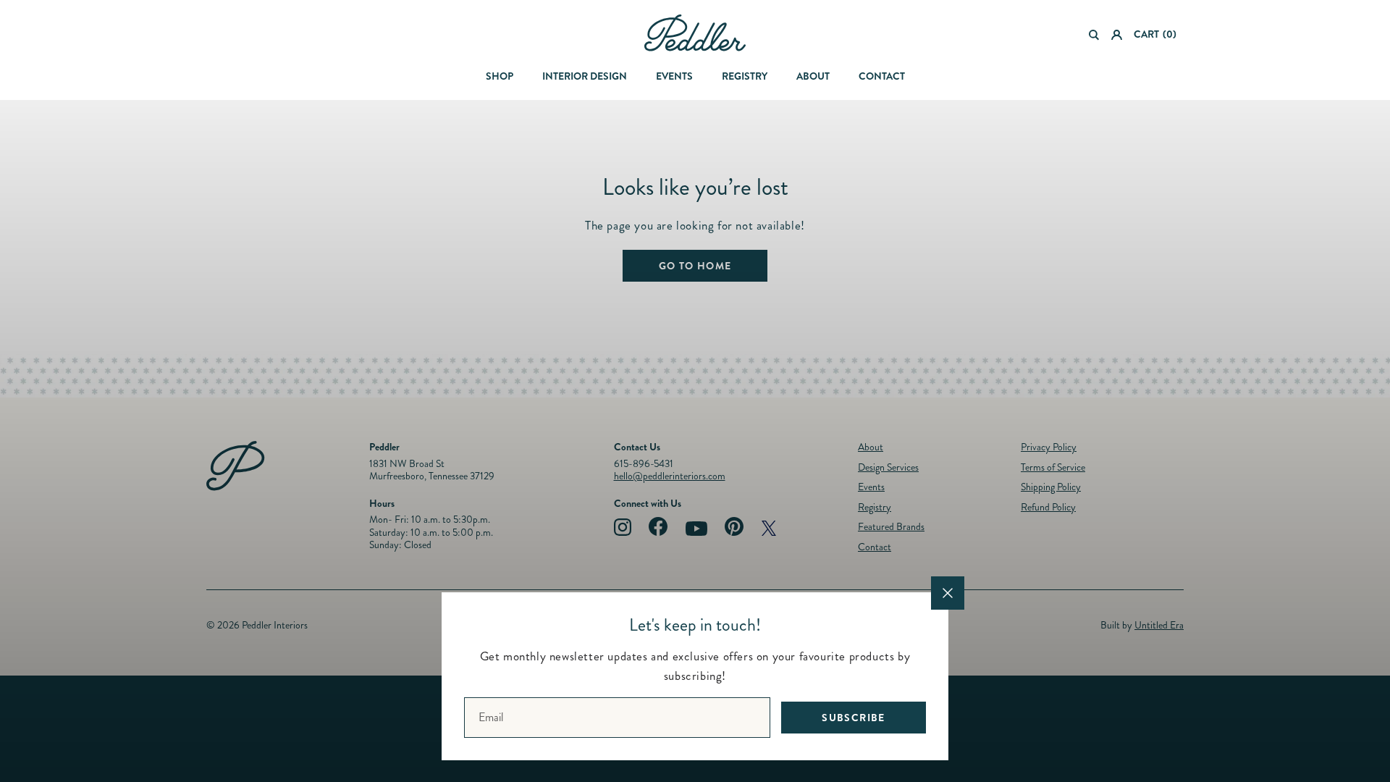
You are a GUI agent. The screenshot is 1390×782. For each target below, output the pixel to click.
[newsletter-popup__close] (947, 593)
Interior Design (584, 76)
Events (674, 76)
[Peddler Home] (695, 33)
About (813, 76)
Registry (744, 76)
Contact (882, 76)
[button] (1094, 35)
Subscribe (853, 717)
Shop (499, 76)
